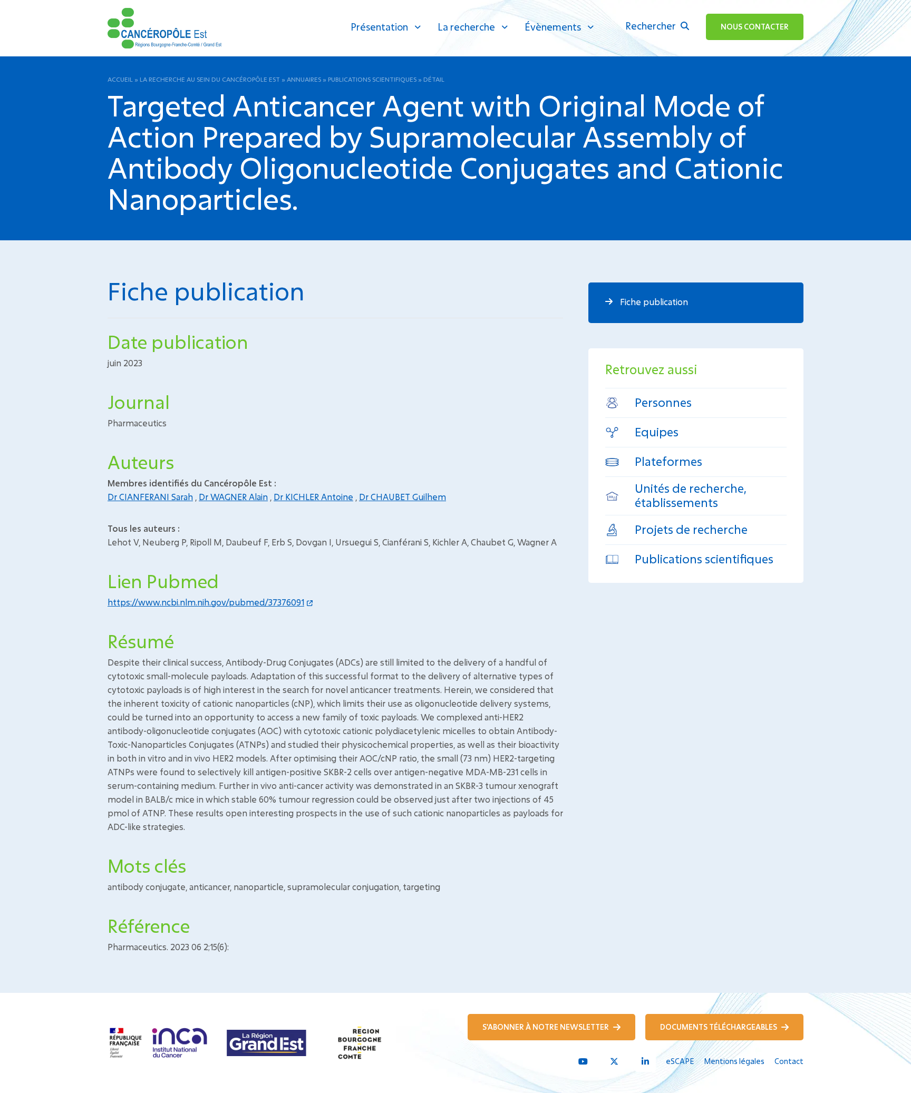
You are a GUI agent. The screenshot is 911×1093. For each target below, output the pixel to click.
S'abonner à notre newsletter (546, 1027)
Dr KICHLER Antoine (313, 496)
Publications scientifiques (372, 79)
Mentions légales (734, 1061)
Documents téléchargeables (719, 1027)
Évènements (553, 27)
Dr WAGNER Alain (233, 496)
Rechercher (651, 25)
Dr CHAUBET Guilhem (402, 496)
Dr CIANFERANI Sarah (150, 496)
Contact (788, 1061)
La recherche (466, 27)
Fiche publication (653, 301)
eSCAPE (680, 1061)
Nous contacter (755, 27)
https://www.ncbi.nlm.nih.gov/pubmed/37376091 (206, 602)
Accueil (120, 79)
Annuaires (304, 79)
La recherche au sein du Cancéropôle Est (210, 79)
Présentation (379, 27)
